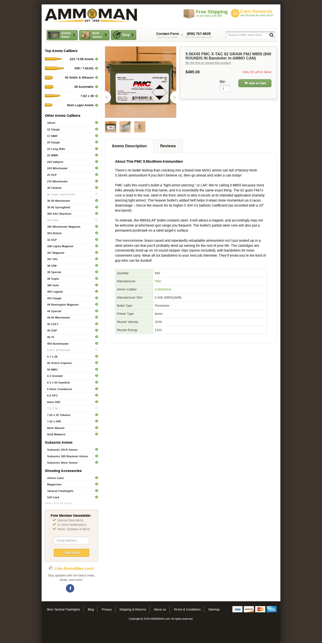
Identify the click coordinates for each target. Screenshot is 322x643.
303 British (54, 233)
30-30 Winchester (58, 200)
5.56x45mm (163, 289)
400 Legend (55, 291)
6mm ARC (54, 402)
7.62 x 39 (87, 96)
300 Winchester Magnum (63, 226)
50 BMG (52, 369)
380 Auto (53, 285)
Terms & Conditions (187, 609)
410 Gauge (54, 298)
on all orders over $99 (212, 13)
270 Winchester (57, 181)
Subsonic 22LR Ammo (62, 449)
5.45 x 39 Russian (58, 350)
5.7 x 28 (52, 356)
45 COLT (52, 324)
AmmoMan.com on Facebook (70, 588)
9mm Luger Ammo (80, 105)
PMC (158, 281)
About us (160, 609)
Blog (125, 35)
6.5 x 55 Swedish (58, 382)
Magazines (54, 484)
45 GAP (52, 330)
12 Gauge (53, 129)
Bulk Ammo (97, 35)
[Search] (271, 34)
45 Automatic (84, 86)
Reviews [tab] (168, 146)
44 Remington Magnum (63, 304)
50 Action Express (59, 363)
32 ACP (52, 239)
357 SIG (52, 259)
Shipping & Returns (132, 609)
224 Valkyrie (55, 162)
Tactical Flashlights (60, 491)
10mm (51, 122)
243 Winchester (57, 168)
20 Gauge (53, 142)
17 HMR (52, 136)
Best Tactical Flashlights (63, 609)
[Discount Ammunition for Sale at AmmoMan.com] (91, 15)
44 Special (54, 311)
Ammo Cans (55, 478)
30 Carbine (54, 187)
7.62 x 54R (54, 421)
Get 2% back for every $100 (256, 13)
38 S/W (52, 265)
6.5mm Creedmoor (59, 389)
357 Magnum (55, 252)
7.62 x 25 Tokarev (58, 415)
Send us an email (167, 35)
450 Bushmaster (58, 343)
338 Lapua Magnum (60, 246)
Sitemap (214, 609)
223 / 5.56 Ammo (82, 59)
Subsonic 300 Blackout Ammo (67, 456)
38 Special (54, 272)
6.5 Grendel (55, 376)
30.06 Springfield (58, 207)
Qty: (222, 81)
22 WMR (52, 155)
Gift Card (53, 497)
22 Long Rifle (56, 149)
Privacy (107, 609)
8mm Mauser (56, 428)
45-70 (50, 337)
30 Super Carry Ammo (61, 194)
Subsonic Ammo (59, 442)
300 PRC (52, 220)
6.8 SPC (52, 395)
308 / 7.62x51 (84, 68)
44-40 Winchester (58, 317)
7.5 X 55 (52, 408)
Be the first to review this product (208, 63)
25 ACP (52, 175)
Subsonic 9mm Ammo (62, 462)
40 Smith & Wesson (79, 77)
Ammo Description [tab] (129, 146)
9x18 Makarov (56, 434)
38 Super (53, 278)
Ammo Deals (66, 35)
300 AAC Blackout (59, 213)
